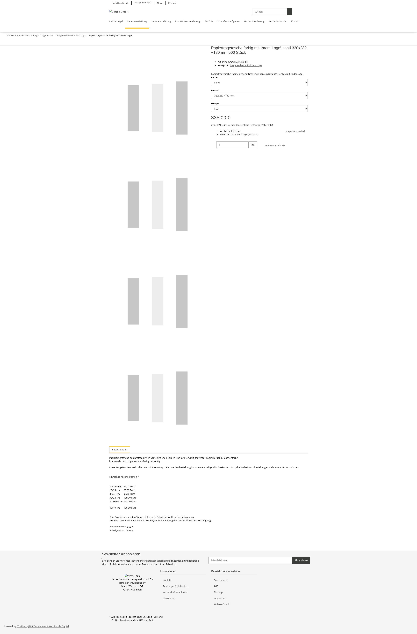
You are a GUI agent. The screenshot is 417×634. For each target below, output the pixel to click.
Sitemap (218, 592)
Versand (158, 616)
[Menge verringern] (213, 144)
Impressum (220, 598)
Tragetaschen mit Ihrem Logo (246, 65)
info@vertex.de (120, 3)
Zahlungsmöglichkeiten (175, 586)
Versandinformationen (175, 592)
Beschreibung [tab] (119, 449)
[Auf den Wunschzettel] (117, 56)
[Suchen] (289, 11)
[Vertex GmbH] (119, 11)
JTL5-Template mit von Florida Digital (48, 626)
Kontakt (172, 3)
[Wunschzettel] (299, 11)
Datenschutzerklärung (158, 560)
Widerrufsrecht (222, 604)
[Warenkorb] (305, 11)
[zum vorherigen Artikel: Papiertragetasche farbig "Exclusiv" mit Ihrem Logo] (13, 41)
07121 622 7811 (143, 3)
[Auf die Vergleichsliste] (112, 56)
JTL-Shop (22, 626)
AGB (216, 586)
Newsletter (169, 598)
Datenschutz (220, 580)
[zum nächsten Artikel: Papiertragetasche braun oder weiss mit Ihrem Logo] (7, 41)
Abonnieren (301, 560)
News (160, 3)
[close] (112, 49)
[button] (294, 11)
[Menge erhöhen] (251, 151)
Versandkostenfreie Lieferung (244, 125)
